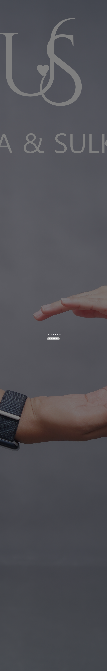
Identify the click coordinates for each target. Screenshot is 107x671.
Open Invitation (54, 338)
